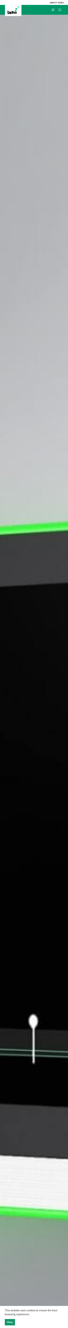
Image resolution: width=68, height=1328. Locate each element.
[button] (31, 1314)
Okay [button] (10, 1322)
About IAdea (57, 2)
